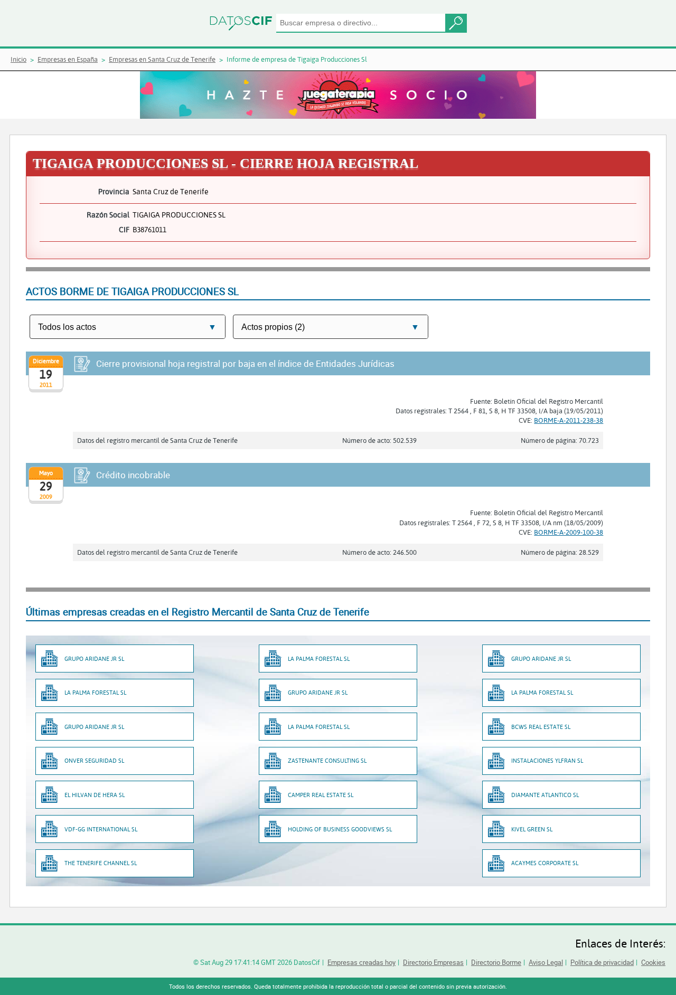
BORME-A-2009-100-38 (568, 532)
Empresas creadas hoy (361, 962)
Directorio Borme (496, 962)
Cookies (653, 962)
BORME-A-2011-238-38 (568, 420)
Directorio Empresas (433, 962)
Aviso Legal (546, 962)
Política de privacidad (602, 962)
